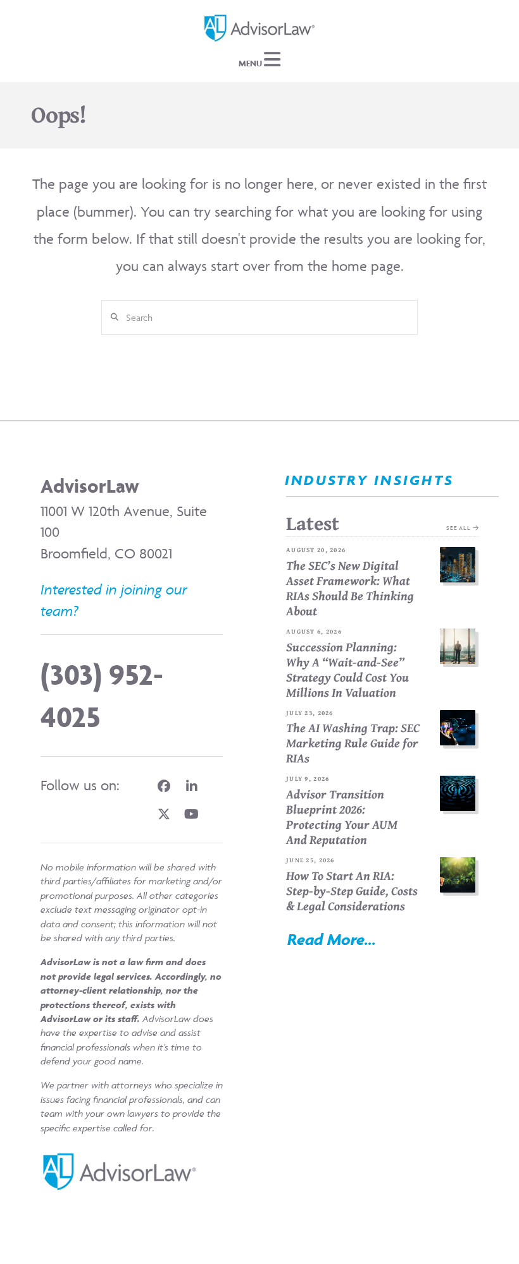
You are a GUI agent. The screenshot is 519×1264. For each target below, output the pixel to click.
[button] (259, 59)
